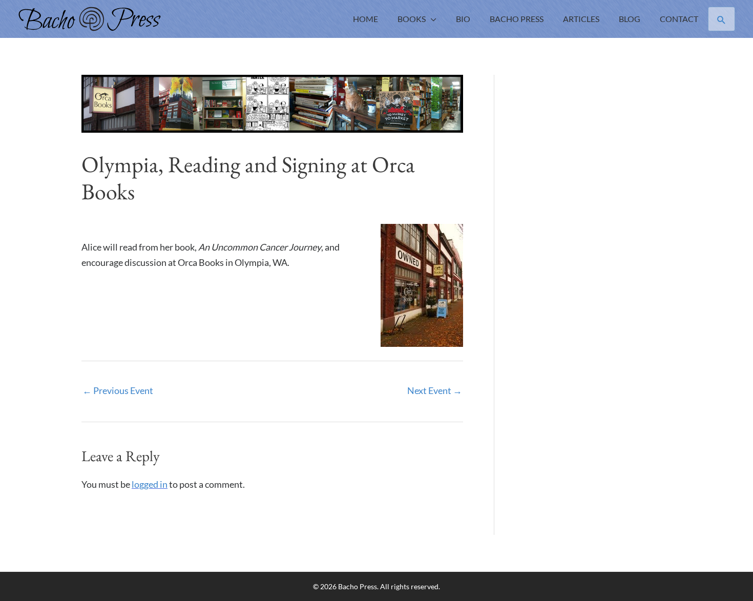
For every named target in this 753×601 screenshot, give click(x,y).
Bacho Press (516, 19)
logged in (150, 484)
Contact (679, 19)
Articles (581, 19)
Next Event (434, 390)
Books (412, 19)
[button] (721, 19)
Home (365, 19)
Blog (629, 19)
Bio (463, 19)
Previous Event (117, 390)
